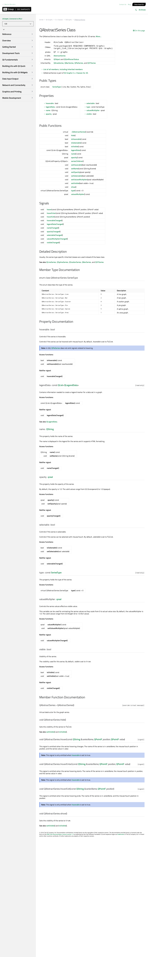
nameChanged (52, 227)
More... (98, 36)
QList (60, 385)
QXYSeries (91, 63)
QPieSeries (78, 63)
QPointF (98, 739)
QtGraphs (68, 19)
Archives (142, 9)
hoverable (50, 103)
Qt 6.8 (41, 19)
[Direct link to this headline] (57, 81)
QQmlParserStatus (71, 59)
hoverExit (50, 216)
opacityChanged (53, 231)
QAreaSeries (59, 63)
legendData (50, 106)
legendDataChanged (55, 224)
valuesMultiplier (93, 110)
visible (89, 114)
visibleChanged (53, 242)
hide (73, 135)
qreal (50, 477)
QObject (57, 59)
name (48, 110)
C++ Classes (59, 19)
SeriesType (56, 86)
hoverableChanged (54, 220)
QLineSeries (51, 262)
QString (50, 429)
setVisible (75, 183)
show (73, 187)
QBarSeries (69, 63)
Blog (129, 4)
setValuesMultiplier (79, 179)
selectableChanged (54, 235)
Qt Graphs (49, 19)
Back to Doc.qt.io (10, 4)
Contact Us (122, 4)
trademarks (120, 834)
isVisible (74, 146)
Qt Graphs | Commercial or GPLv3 (12, 19)
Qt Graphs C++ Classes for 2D (76, 73)
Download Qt (139, 4)
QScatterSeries (75, 262)
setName (74, 168)
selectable (90, 103)
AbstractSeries (60, 55)
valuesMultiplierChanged (57, 238)
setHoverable (76, 164)
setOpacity (75, 172)
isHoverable (76, 139)
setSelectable (76, 175)
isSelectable (76, 142)
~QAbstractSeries (78, 131)
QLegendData (71, 385)
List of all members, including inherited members (63, 69)
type (88, 106)
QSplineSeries (62, 262)
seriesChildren (77, 161)
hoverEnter (51, 213)
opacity (49, 114)
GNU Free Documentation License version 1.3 (60, 834)
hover (49, 209)
